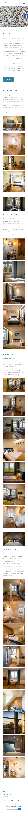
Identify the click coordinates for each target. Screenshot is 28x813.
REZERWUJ (8, 79)
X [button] (19, 809)
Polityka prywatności (12, 809)
